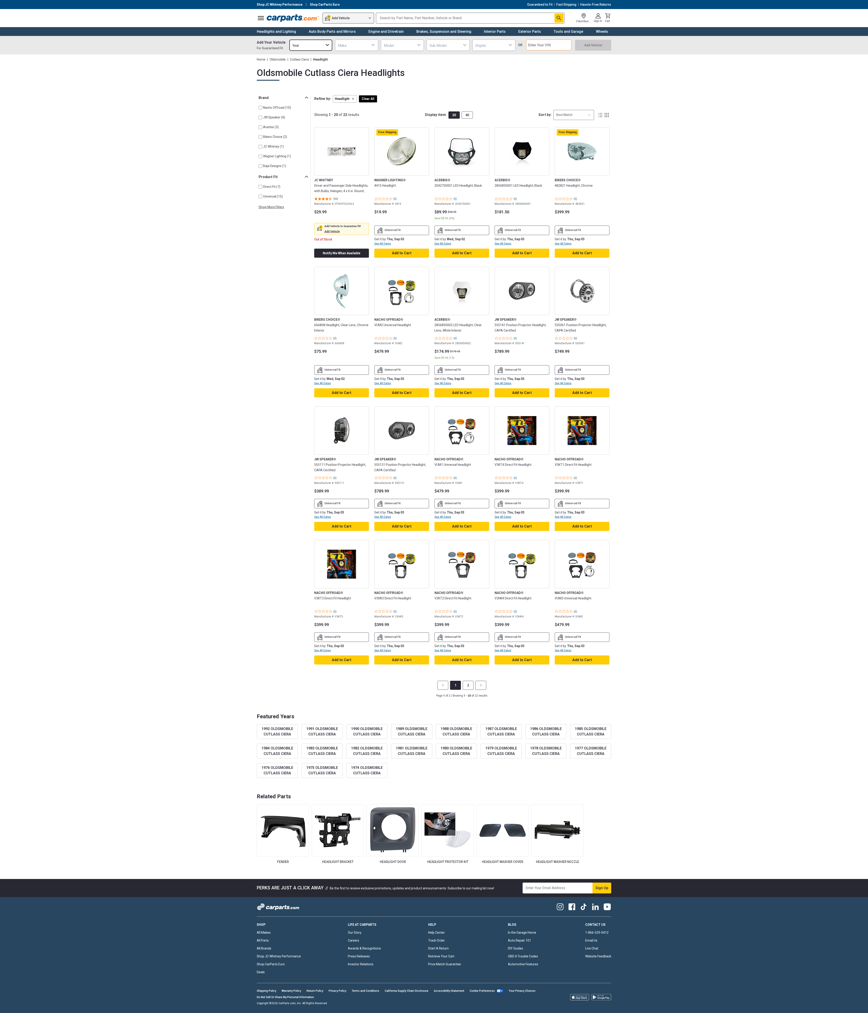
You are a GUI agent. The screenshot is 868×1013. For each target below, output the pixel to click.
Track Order (436, 940)
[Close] (861, 1006)
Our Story (354, 932)
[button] (345, 99)
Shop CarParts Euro (271, 964)
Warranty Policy (291, 990)
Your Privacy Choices (522, 990)
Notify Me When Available (341, 253)
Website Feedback (598, 956)
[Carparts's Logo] (293, 18)
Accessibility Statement (449, 990)
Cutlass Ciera (299, 59)
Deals (261, 972)
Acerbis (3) (271, 127)
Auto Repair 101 (519, 940)
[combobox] (310, 45)
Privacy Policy (337, 990)
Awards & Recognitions (364, 948)
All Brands (264, 948)
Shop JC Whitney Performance (279, 956)
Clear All (368, 99)
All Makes (264, 932)
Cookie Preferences (482, 990)
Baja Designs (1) (274, 166)
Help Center (436, 932)
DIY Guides (515, 948)
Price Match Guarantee (444, 964)
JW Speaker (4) (274, 117)
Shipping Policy (266, 990)
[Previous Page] (442, 685)
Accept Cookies (545, 1005)
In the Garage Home (522, 932)
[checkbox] (260, 107)
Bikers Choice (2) (275, 137)
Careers (353, 940)
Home (261, 59)
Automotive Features (523, 964)
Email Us (591, 940)
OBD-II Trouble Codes (523, 956)
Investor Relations (360, 964)
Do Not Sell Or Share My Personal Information (285, 997)
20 (454, 115)
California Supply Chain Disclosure (406, 990)
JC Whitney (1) (273, 146)
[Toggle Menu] (261, 18)
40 (467, 115)
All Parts (263, 940)
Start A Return (438, 948)
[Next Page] (480, 685)
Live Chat (591, 948)
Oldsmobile (278, 59)
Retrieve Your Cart (441, 956)
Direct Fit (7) (271, 186)
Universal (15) (273, 196)
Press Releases (359, 956)
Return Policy (315, 990)
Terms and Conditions (365, 990)
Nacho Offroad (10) (277, 107)
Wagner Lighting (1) (277, 156)
